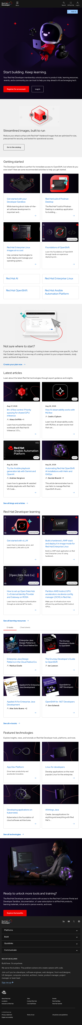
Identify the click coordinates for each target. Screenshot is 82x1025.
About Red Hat (6, 998)
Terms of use (30, 1015)
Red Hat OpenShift (16, 290)
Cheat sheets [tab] (25, 627)
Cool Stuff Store (31, 1003)
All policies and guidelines (60, 1015)
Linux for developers (55, 767)
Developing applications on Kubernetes (19, 811)
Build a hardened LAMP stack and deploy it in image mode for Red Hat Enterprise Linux (60, 543)
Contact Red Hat (32, 1001)
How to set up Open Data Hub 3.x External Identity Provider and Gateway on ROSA (21, 594)
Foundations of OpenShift (57, 247)
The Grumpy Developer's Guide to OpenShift (60, 660)
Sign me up (7, 982)
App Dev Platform (15, 767)
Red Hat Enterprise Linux (59, 278)
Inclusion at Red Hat (7, 1003)
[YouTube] (68, 922)
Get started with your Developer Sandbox (17, 200)
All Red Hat (70, 5)
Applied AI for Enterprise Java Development (21, 703)
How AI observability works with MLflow (60, 411)
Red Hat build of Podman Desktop (57, 200)
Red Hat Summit (57, 1003)
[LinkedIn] (63, 922)
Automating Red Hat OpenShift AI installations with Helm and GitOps (60, 471)
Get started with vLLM (17, 540)
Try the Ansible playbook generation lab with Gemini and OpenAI (21, 471)
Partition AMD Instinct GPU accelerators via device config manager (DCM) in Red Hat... (59, 594)
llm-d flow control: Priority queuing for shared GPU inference (19, 412)
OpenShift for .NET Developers (60, 701)
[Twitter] (74, 922)
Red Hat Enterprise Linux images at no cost (18, 249)
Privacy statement (7, 1015)
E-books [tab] (10, 627)
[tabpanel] (41, 679)
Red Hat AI (12, 278)
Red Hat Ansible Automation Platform (57, 292)
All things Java (52, 809)
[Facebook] (79, 922)
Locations (4, 1001)
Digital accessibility (7, 1017)
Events (54, 998)
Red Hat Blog (56, 1001)
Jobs (28, 998)
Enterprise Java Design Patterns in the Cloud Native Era (22, 660)
